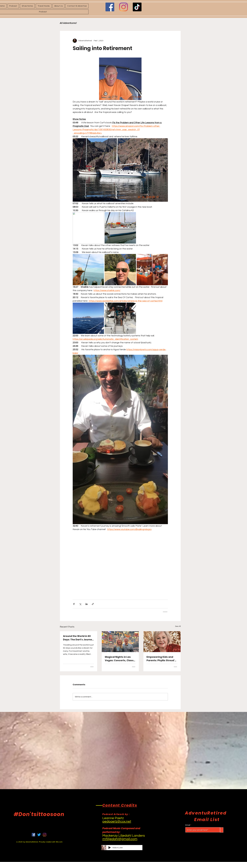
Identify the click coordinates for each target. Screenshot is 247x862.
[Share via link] (93, 604)
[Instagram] (123, 7)
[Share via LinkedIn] (86, 604)
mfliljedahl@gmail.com (119, 839)
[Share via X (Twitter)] (80, 604)
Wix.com (59, 842)
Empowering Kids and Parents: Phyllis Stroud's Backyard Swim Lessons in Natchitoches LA (161, 658)
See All (178, 626)
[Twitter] (39, 834)
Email (187, 825)
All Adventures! (68, 23)
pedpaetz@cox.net (116, 821)
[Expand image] (88, 227)
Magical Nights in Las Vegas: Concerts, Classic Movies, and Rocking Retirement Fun (120, 658)
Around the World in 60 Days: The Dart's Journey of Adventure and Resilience (78, 637)
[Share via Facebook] (74, 604)
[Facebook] (109, 7)
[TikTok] (137, 7)
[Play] (109, 847)
